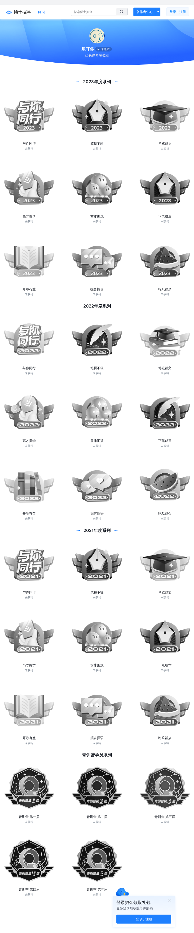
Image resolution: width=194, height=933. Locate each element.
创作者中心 (144, 12)
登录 (178, 12)
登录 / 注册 (144, 919)
